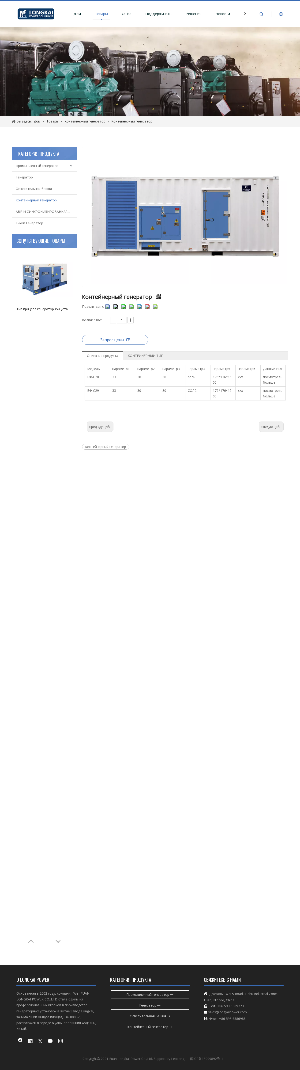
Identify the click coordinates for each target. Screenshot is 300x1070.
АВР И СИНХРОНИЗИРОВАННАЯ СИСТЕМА (46, 211)
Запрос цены (112, 339)
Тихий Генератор (29, 223)
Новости (222, 13)
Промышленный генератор (37, 165)
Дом (77, 13)
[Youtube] (50, 1041)
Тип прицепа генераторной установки (44, 309)
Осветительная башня (34, 188)
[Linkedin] (30, 1041)
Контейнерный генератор (36, 200)
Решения (193, 13)
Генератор (24, 177)
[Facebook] (20, 1041)
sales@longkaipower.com (227, 1012)
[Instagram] (60, 1041)
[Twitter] (40, 1041)
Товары (101, 13)
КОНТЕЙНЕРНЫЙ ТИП (145, 355)
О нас (126, 13)
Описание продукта (102, 355)
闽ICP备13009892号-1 (206, 1058)
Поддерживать (158, 13)
